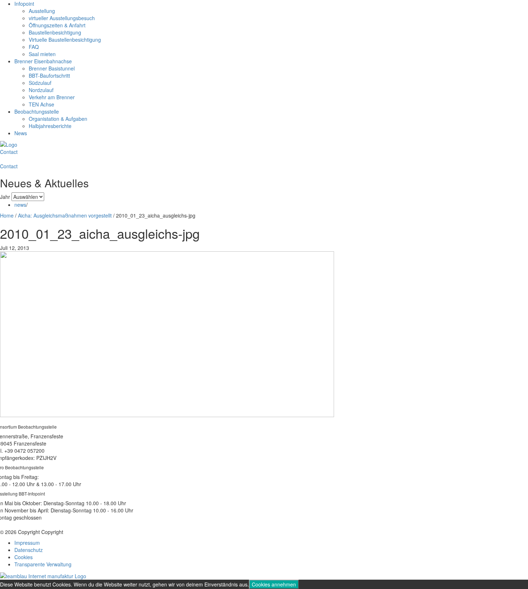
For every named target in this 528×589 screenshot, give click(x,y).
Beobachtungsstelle (36, 111)
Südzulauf (40, 82)
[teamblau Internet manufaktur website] (43, 575)
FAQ (34, 46)
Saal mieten (42, 54)
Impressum (27, 542)
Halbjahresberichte (50, 125)
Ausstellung (42, 10)
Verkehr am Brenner (52, 97)
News (20, 133)
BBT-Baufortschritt (49, 75)
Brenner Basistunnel (52, 68)
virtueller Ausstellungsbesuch (62, 18)
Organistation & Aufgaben (58, 118)
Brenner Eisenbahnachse (43, 61)
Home (7, 215)
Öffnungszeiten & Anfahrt (57, 25)
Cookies (23, 557)
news (20, 204)
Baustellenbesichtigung (55, 32)
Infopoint (24, 3)
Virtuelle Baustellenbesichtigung (65, 39)
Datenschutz (28, 549)
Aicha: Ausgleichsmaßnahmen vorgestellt (65, 215)
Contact (9, 151)
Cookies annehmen (274, 584)
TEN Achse (41, 104)
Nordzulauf (41, 89)
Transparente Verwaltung (42, 564)
